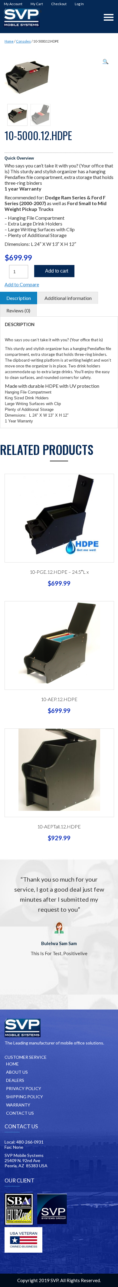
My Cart (37, 4)
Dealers (15, 1080)
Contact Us (20, 1113)
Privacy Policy (23, 1088)
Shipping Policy (24, 1096)
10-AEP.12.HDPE (59, 699)
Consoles (23, 41)
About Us (17, 1072)
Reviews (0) (18, 310)
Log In (79, 4)
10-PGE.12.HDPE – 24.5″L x (59, 572)
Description (18, 298)
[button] (106, 61)
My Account (13, 4)
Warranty (18, 1104)
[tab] (18, 298)
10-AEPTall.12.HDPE (59, 826)
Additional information (68, 298)
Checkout (59, 4)
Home (9, 41)
